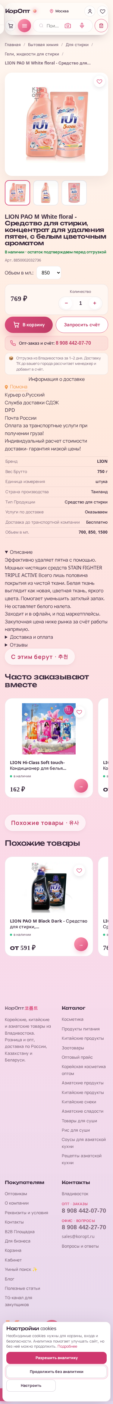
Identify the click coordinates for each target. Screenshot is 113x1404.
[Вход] (89, 11)
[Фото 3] (74, 192)
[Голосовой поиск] (82, 25)
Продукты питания (81, 1029)
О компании (17, 1203)
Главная (13, 44)
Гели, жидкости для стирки (32, 54)
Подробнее (67, 1346)
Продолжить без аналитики (56, 1371)
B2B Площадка (20, 1231)
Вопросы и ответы (80, 1246)
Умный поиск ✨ (21, 1269)
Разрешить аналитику (57, 1357)
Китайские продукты (83, 1038)
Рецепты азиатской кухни (82, 1159)
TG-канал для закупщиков (18, 1301)
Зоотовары (73, 1048)
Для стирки (77, 44)
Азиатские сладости (82, 1111)
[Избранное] (102, 11)
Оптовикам (16, 1193)
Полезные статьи (22, 1288)
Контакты (14, 1222)
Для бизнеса (17, 1241)
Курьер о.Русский (25, 394)
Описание (21, 552)
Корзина (13, 1250)
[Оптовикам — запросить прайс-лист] (101, 25)
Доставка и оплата (31, 637)
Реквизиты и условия (26, 1212)
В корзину (34, 324)
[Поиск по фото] (68, 25)
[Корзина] (10, 25)
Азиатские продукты (83, 1083)
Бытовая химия (43, 44)
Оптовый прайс (77, 1057)
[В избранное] (99, 81)
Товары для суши (79, 1121)
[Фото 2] (45, 192)
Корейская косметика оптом (84, 1070)
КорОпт (17, 11)
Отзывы (19, 644)
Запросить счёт (82, 324)
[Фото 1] (17, 192)
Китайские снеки (79, 1102)
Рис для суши (76, 1130)
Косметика (72, 1019)
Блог (9, 1279)
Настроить (31, 1385)
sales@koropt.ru (78, 1236)
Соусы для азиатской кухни (84, 1142)
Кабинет (13, 1260)
